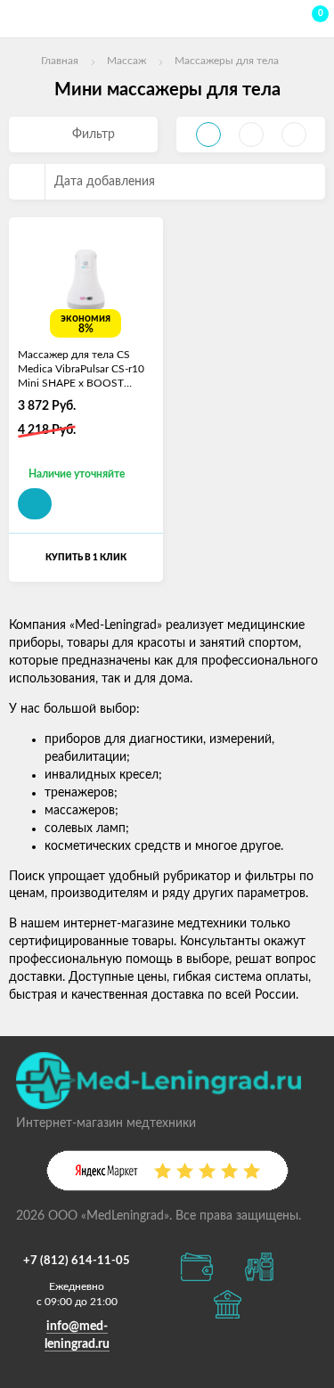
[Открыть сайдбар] (19, 18)
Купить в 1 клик (85, 557)
